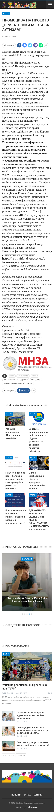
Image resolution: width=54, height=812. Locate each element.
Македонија (35, 380)
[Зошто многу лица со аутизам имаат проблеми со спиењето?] (8, 746)
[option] (27, 582)
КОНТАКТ (38, 795)
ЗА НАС (27, 795)
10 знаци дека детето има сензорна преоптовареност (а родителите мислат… (32, 730)
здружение (24, 380)
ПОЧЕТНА (16, 795)
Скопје (29, 383)
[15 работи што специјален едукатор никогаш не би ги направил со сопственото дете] (8, 716)
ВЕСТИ (6, 13)
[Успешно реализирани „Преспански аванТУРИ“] (15, 419)
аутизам (35, 376)
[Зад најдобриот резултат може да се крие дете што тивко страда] (27, 582)
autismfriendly (23, 376)
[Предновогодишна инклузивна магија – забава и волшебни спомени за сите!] (15, 500)
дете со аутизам (10, 380)
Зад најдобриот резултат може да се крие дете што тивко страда (27, 599)
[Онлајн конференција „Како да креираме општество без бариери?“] (39, 463)
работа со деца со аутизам (14, 383)
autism (11, 376)
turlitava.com (32, 807)
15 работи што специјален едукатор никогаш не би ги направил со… (30, 715)
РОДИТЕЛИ (27, 559)
